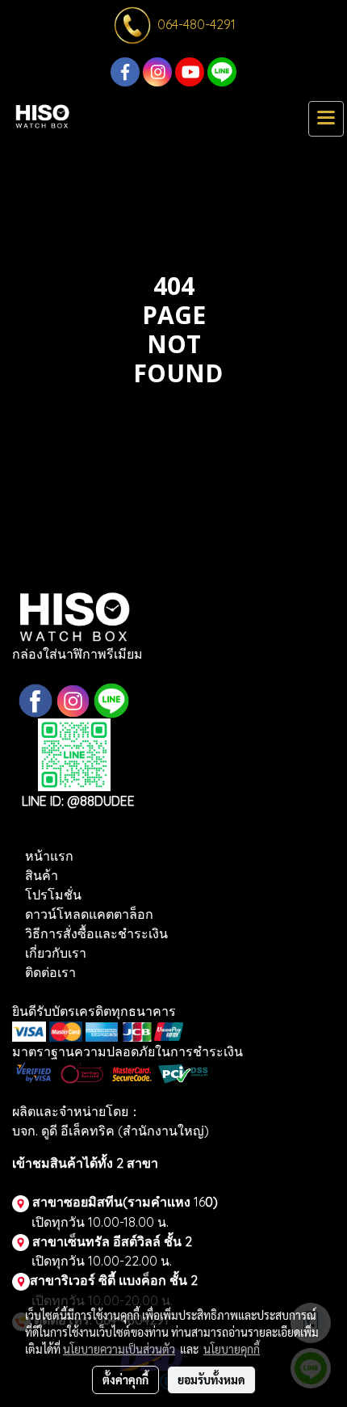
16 (204, 1202)
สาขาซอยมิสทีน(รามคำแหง (111, 1202)
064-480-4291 (196, 24)
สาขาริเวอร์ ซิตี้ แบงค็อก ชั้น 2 (114, 1280)
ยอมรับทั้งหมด (211, 1379)
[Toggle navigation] (326, 119)
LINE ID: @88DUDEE (80, 801)
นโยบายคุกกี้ (231, 1349)
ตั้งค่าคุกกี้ (125, 1379)
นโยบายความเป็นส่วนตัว (119, 1349)
